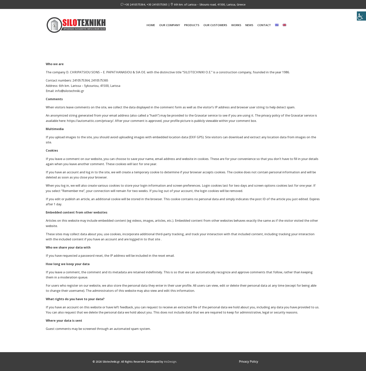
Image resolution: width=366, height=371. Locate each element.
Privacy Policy (248, 361)
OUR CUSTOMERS (215, 25)
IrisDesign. (170, 361)
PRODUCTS (191, 25)
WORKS (236, 25)
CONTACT (264, 25)
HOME (151, 25)
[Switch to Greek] (277, 25)
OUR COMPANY (169, 25)
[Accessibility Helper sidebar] (361, 16)
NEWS (249, 25)
